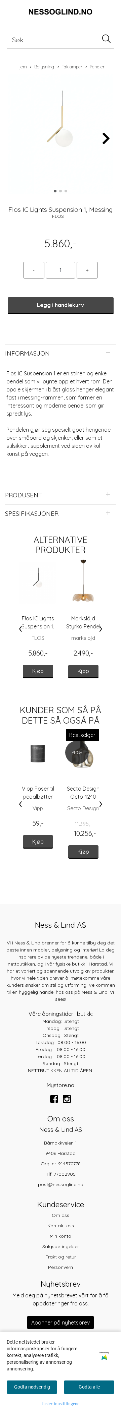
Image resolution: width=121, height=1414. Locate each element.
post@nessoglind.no (60, 1184)
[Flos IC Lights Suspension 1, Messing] (60, 135)
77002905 (65, 1174)
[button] (55, 191)
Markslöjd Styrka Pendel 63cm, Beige (83, 626)
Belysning (44, 66)
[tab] (60, 354)
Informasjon (27, 353)
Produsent (23, 495)
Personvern (60, 1267)
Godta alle (89, 1387)
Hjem (21, 66)
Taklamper (72, 66)
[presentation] (20, 628)
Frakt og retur (60, 1257)
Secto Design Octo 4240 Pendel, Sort (83, 796)
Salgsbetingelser (60, 1246)
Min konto (60, 1236)
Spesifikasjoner (31, 513)
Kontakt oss (60, 1226)
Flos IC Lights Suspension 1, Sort (38, 626)
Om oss (60, 1215)
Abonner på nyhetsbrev (60, 1322)
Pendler (97, 66)
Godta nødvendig (32, 1387)
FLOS (58, 216)
